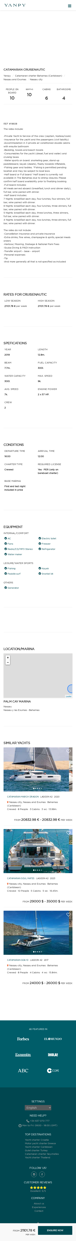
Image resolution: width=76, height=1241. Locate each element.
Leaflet (69, 696)
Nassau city (36, 79)
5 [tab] (42, 789)
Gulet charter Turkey (36, 1150)
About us (39, 1203)
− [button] (8, 662)
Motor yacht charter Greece (40, 1143)
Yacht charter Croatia (37, 1139)
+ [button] (8, 657)
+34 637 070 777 (39, 1120)
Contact (38, 1210)
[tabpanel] (36, 769)
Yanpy (7, 75)
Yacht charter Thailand (37, 1157)
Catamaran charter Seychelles (42, 1153)
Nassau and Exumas (15, 79)
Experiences (39, 1207)
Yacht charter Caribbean (38, 1146)
